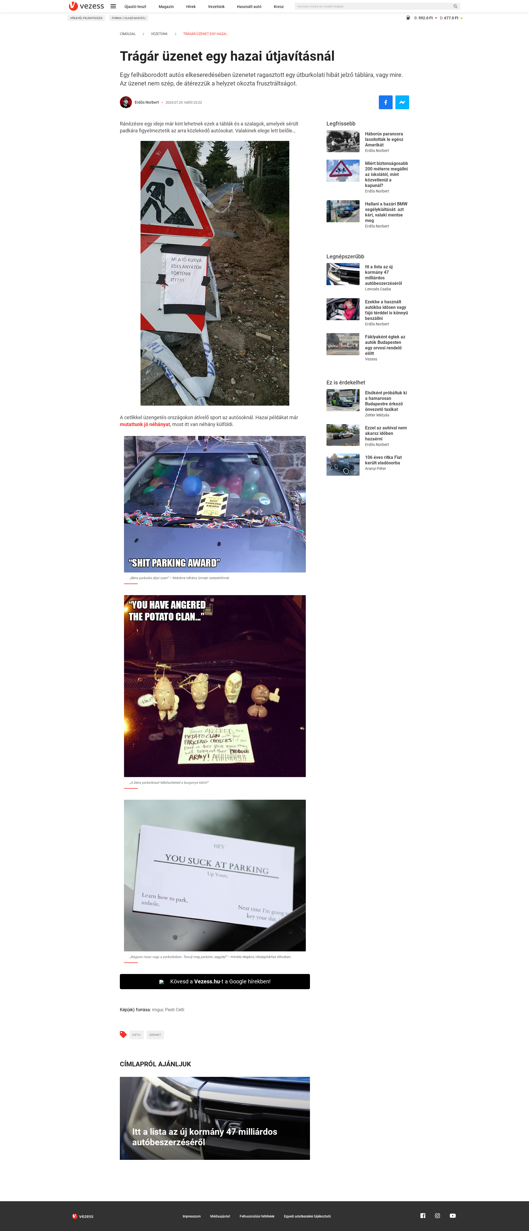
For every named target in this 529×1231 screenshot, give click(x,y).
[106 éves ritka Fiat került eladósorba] (343, 464)
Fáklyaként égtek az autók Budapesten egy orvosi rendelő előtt (385, 345)
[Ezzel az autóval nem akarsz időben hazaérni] (343, 434)
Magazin (166, 6)
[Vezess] (86, 6)
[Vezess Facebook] (422, 1203)
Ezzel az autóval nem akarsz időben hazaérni (386, 433)
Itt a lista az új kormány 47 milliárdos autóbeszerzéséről (383, 275)
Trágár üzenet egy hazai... (205, 34)
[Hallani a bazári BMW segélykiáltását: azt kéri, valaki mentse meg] (343, 211)
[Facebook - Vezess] (386, 102)
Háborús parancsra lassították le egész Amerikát (384, 139)
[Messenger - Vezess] (402, 102)
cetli (136, 1034)
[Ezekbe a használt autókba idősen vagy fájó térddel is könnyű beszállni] (343, 309)
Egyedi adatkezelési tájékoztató (307, 1216)
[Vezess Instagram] (437, 1203)
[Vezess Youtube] (452, 1203)
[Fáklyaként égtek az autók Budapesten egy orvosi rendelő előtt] (343, 344)
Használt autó (249, 6)
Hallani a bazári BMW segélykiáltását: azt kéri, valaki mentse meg (386, 212)
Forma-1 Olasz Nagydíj (128, 18)
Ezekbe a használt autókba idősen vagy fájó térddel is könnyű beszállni (386, 310)
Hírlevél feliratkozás (86, 18)
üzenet (155, 1034)
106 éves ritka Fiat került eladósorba (383, 460)
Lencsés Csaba (378, 289)
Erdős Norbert (147, 102)
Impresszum (192, 1216)
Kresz (279, 6)
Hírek (191, 6)
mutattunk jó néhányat (145, 424)
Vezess (371, 359)
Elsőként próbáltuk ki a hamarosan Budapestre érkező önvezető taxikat (386, 401)
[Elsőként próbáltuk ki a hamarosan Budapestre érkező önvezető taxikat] (343, 400)
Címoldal (128, 34)
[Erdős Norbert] (126, 102)
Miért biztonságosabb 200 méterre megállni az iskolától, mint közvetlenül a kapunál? (386, 174)
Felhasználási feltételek (257, 1216)
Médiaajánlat (220, 1216)
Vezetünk (216, 6)
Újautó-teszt (135, 6)
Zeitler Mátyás (377, 415)
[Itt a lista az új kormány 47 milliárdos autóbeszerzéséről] (343, 274)
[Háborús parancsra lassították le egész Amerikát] (343, 141)
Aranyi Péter (375, 468)
